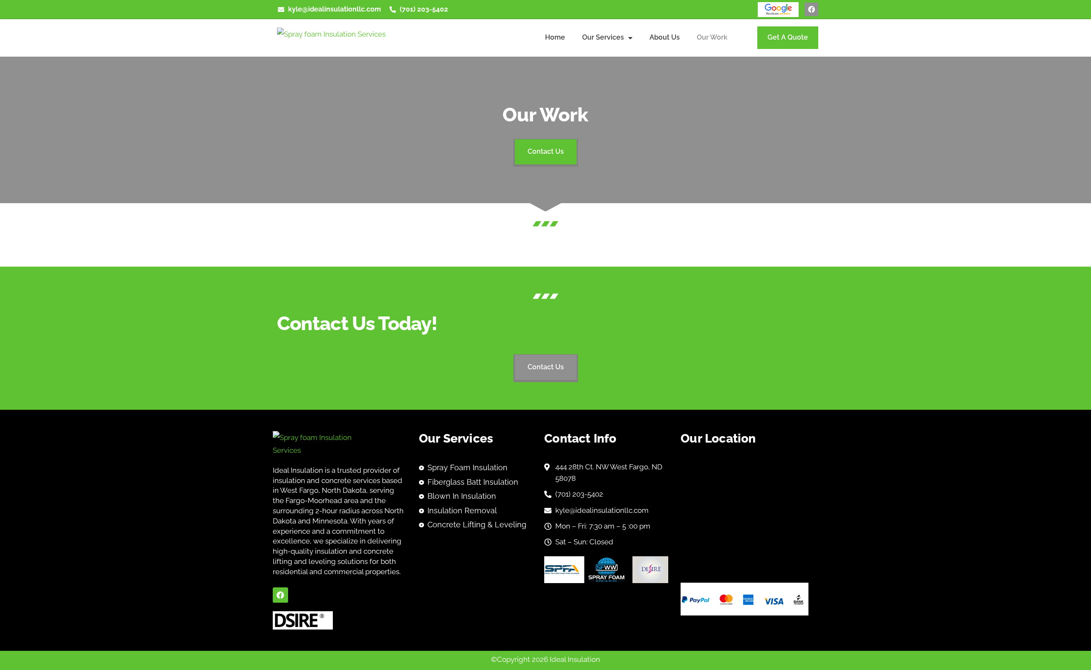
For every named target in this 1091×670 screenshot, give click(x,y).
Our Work (712, 37)
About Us (664, 37)
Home (555, 37)
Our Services (603, 37)
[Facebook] (811, 9)
